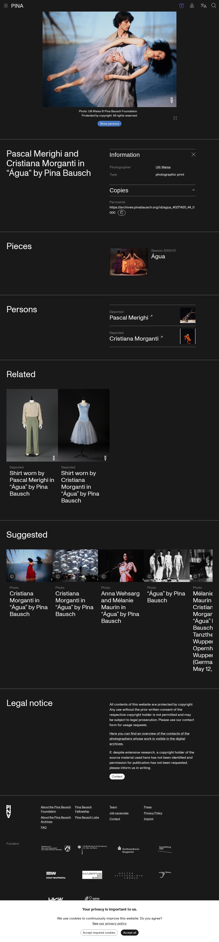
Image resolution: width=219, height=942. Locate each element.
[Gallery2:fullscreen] (173, 118)
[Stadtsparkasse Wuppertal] (129, 849)
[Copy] (122, 212)
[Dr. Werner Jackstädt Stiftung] (165, 874)
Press (148, 807)
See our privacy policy (109, 923)
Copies (119, 190)
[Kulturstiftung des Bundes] (92, 874)
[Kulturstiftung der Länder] (129, 874)
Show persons (109, 123)
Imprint (148, 819)
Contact (117, 777)
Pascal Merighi (129, 316)
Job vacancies (119, 813)
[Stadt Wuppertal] (56, 874)
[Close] (193, 154)
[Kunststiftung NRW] (165, 849)
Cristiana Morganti (134, 336)
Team (113, 807)
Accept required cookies (99, 932)
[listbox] (110, 59)
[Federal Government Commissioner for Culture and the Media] (92, 849)
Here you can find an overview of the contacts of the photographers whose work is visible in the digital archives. (149, 738)
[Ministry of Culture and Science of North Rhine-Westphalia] (56, 849)
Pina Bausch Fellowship (83, 809)
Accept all (129, 932)
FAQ (43, 827)
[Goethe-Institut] (92, 899)
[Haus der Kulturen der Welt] (56, 899)
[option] (110, 59)
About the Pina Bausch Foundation (56, 809)
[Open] (193, 190)
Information (125, 154)
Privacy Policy (153, 813)
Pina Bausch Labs (87, 817)
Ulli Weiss (163, 167)
